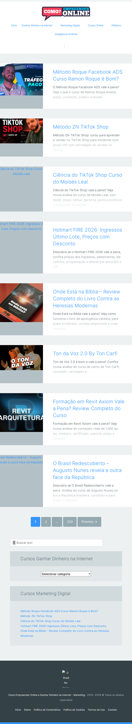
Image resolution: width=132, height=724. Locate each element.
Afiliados (116, 25)
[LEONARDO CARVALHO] (25, 102)
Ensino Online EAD (18, 439)
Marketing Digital (18, 206)
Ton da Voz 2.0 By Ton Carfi (85, 353)
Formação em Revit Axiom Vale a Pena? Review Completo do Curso (88, 408)
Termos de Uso (96, 709)
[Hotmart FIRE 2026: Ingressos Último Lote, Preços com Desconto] (21, 242)
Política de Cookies (74, 709)
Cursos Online (18, 377)
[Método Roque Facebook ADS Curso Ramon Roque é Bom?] (21, 81)
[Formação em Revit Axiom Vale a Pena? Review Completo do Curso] (21, 414)
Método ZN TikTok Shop (80, 127)
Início (14, 25)
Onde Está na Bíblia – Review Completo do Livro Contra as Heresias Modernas (86, 299)
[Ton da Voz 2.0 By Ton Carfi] (21, 359)
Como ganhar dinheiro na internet (18, 151)
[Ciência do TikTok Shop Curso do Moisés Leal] (21, 184)
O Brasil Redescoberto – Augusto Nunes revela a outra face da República (87, 470)
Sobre (27, 709)
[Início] (66, 679)
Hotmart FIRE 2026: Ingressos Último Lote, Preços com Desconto (87, 237)
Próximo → (89, 521)
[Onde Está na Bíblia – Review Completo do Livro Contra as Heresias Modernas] (21, 304)
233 (70, 521)
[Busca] (66, 42)
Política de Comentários (47, 709)
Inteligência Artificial (66, 34)
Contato (112, 709)
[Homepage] (66, 14)
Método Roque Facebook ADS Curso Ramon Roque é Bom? (59, 611)
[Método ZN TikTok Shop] (21, 132)
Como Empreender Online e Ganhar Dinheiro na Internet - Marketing (46, 694)
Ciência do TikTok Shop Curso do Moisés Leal (50, 621)
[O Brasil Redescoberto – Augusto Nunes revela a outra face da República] (21, 476)
